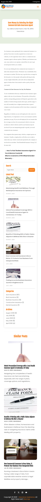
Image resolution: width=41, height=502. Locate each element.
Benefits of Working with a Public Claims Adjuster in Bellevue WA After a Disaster (19, 418)
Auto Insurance (11, 295)
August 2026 (10, 313)
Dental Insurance (11, 305)
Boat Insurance (11, 297)
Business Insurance (12, 300)
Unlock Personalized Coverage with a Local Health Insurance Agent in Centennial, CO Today (19, 212)
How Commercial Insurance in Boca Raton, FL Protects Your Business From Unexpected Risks (19, 258)
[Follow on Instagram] (22, 492)
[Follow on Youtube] (26, 492)
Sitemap (27, 499)
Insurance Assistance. (27, 497)
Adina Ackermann (16, 29)
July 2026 (9, 315)
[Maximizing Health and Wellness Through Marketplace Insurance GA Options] (13, 182)
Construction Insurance (14, 302)
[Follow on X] (18, 492)
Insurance (20, 31)
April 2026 (9, 323)
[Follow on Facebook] (14, 492)
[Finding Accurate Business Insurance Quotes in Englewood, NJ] (13, 274)
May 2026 (9, 321)
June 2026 (9, 318)
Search (31, 170)
